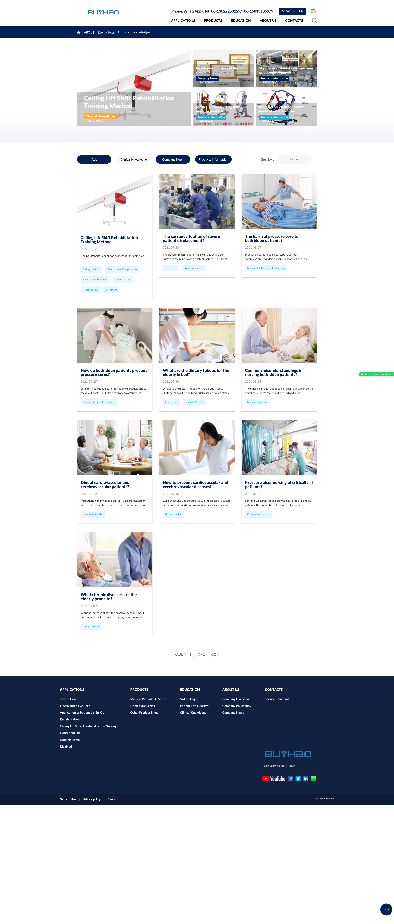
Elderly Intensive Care (75, 706)
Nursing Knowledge (257, 401)
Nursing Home (70, 739)
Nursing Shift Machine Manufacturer (266, 267)
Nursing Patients (194, 401)
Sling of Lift (111, 289)
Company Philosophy (236, 706)
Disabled (66, 746)
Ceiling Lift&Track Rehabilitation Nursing (88, 726)
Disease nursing (173, 514)
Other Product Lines (144, 712)
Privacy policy (91, 799)
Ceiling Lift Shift (91, 269)
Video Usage (188, 699)
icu (170, 267)
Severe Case (68, 699)
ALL (94, 159)
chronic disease (91, 626)
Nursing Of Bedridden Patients (98, 401)
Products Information (213, 159)
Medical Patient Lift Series (148, 699)
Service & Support (277, 699)
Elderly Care (171, 401)
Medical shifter (123, 279)
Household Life (70, 733)
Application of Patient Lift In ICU (82, 712)
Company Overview (236, 699)
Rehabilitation (90, 289)
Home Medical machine (95, 279)
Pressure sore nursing (258, 514)
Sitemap (113, 799)
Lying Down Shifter (194, 267)
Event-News (106, 32)
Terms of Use (68, 799)
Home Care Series (142, 706)
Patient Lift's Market (194, 706)
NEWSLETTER (292, 11)
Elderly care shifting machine (122, 269)
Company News (173, 159)
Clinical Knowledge (134, 32)
